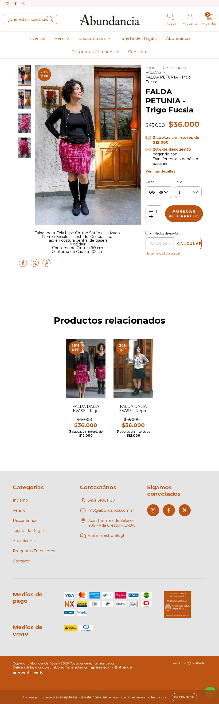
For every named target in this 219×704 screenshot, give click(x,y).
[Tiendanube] (189, 664)
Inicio (150, 67)
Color (150, 182)
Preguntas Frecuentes (95, 51)
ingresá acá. (99, 667)
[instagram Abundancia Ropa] (8, 3)
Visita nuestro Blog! (106, 535)
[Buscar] (50, 19)
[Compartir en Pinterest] (46, 265)
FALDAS (153, 72)
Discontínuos (173, 67)
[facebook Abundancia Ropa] (16, 3)
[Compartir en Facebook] (23, 265)
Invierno (37, 38)
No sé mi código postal (163, 253)
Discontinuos (92, 38)
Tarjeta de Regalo (138, 38)
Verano (62, 38)
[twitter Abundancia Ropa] (23, 3)
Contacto (138, 51)
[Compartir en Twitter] (35, 265)
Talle (178, 182)
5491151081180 (101, 500)
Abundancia (178, 38)
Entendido (184, 697)
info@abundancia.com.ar (111, 510)
